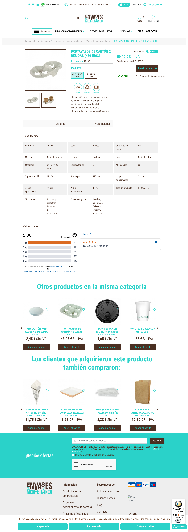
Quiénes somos (106, 498)
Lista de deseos (152, 4)
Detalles (60, 124)
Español (136, 4)
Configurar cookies (145, 526)
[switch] (178, 521)
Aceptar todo (43, 526)
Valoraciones (102, 124)
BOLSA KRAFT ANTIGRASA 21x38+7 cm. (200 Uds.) (142, 412)
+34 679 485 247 (53, 4)
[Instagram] (33, 4)
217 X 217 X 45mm (91, 75)
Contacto (102, 511)
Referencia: (77, 61)
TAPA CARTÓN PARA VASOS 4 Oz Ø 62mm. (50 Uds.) (36, 332)
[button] (70, 31)
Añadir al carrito (147, 68)
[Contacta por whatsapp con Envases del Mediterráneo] (43, 4)
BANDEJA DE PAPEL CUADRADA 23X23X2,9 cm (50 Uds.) (72, 412)
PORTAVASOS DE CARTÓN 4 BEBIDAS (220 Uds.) (72, 332)
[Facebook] (29, 4)
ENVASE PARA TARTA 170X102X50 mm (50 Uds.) (107, 412)
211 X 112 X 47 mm (77, 75)
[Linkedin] (39, 4)
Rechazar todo (94, 526)
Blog (99, 505)
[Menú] (183, 500)
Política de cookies (108, 491)
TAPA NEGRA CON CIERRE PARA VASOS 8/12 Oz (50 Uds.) (107, 332)
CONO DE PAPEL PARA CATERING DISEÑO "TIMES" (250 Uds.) (36, 412)
